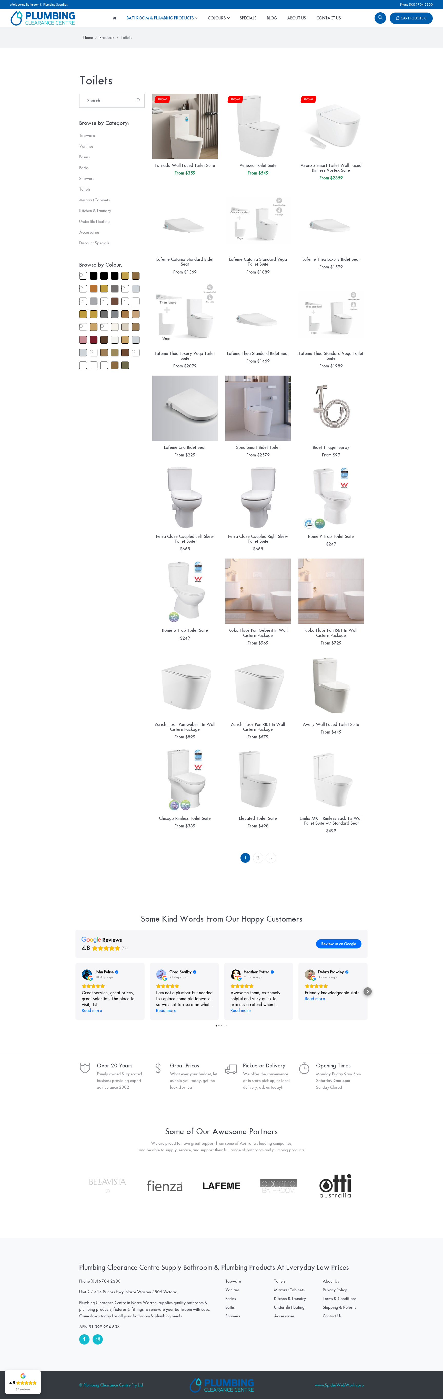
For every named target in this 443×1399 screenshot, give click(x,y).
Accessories (284, 1316)
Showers (232, 1316)
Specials (248, 18)
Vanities (232, 1290)
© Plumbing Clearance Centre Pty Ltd (111, 1385)
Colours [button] (217, 18)
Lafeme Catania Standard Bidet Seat (185, 262)
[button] (75, 991)
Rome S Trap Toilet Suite (185, 630)
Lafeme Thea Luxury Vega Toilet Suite (185, 356)
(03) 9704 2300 (105, 1281)
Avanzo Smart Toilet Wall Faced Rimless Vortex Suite (330, 168)
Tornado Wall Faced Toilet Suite (185, 165)
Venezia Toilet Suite (258, 165)
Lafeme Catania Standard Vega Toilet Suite (258, 262)
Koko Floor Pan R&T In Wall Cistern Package (331, 633)
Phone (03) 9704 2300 (416, 5)
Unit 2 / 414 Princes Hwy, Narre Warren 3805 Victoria (128, 1292)
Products (106, 37)
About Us (296, 18)
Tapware (233, 1281)
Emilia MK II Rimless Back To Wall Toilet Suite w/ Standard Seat (331, 821)
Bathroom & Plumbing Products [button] (161, 18)
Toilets (279, 1281)
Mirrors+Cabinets (289, 1290)
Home (88, 37)
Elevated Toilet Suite (258, 818)
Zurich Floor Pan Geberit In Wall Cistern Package (185, 727)
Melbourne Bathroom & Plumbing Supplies (39, 5)
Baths (230, 1307)
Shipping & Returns (339, 1307)
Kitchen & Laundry (290, 1298)
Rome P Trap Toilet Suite (331, 536)
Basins (230, 1298)
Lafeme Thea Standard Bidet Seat (258, 353)
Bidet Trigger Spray (331, 447)
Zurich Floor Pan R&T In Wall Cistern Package (258, 727)
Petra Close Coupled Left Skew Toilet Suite (185, 539)
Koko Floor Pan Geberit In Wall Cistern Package (258, 633)
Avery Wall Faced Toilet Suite (331, 724)
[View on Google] (87, 974)
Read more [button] (92, 1010)
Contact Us (328, 18)
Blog (272, 18)
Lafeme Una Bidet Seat (185, 447)
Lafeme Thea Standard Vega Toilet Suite (331, 356)
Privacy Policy (335, 1290)
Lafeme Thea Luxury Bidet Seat (331, 259)
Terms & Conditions (339, 1298)
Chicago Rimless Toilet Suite (185, 818)
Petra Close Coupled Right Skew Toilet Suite (258, 539)
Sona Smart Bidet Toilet (258, 447)
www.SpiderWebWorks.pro (339, 1385)
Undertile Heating (289, 1307)
